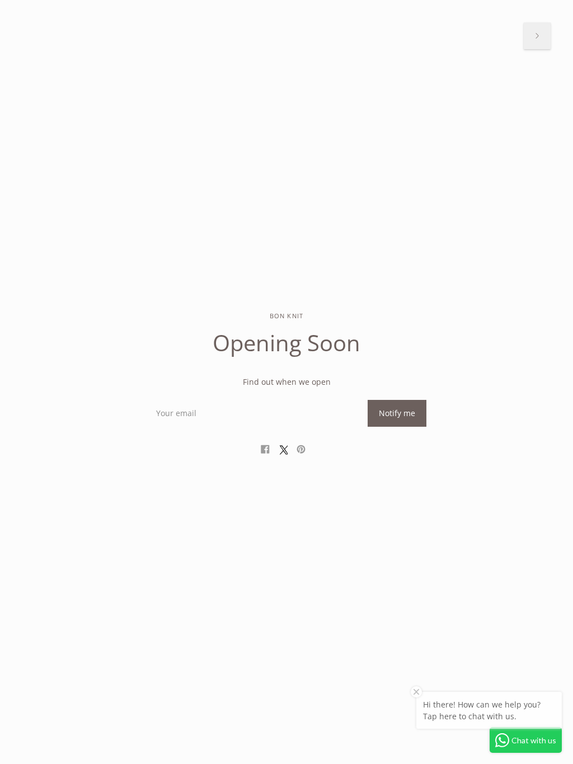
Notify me (397, 413)
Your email (174, 399)
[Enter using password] (537, 36)
